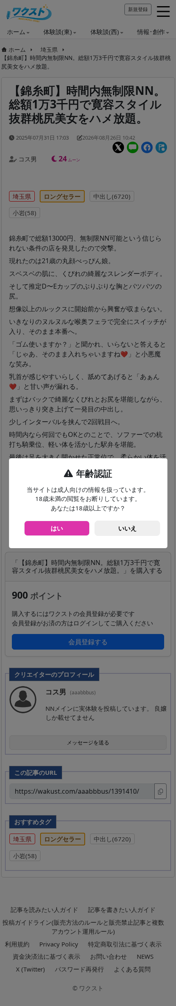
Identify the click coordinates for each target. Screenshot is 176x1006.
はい (57, 528)
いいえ (127, 528)
